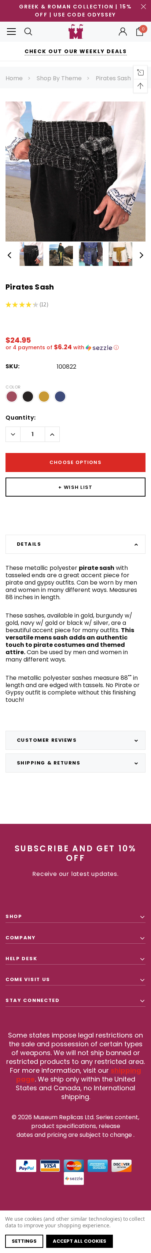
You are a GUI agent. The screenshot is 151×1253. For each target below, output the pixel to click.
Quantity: (20, 417)
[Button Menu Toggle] (11, 32)
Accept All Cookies (79, 1241)
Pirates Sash (113, 78)
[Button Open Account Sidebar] (123, 31)
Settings (24, 1241)
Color (13, 387)
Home (14, 78)
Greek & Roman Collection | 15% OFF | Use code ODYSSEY (75, 10)
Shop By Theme (59, 78)
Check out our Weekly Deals (76, 51)
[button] (75, 347)
